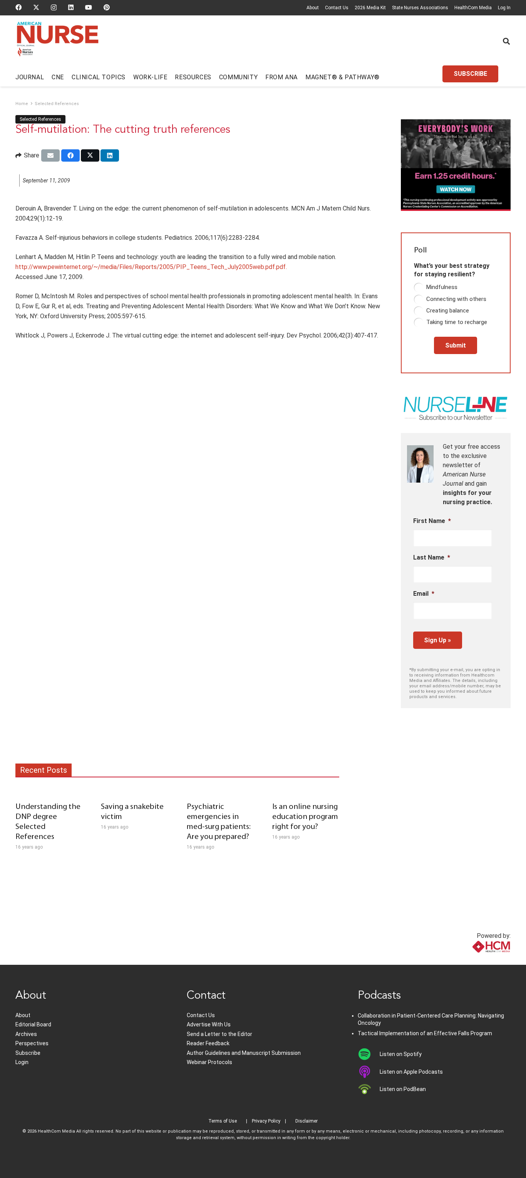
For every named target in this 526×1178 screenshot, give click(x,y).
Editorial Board (33, 1024)
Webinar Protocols (209, 1062)
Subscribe (27, 1053)
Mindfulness (441, 287)
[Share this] (70, 155)
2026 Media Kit (370, 7)
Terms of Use (222, 1121)
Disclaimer (306, 1121)
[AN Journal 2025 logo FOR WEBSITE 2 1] (57, 41)
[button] (506, 41)
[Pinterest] (107, 7)
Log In (504, 7)
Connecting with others (456, 299)
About (313, 7)
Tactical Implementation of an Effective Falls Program (425, 1033)
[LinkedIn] (71, 7)
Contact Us (336, 7)
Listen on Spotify (401, 1054)
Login (21, 1062)
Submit (455, 345)
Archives (26, 1034)
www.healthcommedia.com (474, 960)
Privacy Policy (266, 1121)
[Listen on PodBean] (369, 1089)
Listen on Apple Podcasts (411, 1072)
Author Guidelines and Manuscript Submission (244, 1053)
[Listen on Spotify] (369, 1054)
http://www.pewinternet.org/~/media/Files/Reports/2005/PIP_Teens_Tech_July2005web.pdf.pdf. (151, 267)
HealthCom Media (473, 7)
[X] (36, 7)
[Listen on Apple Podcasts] (369, 1072)
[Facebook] (18, 7)
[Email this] (50, 155)
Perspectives (32, 1043)
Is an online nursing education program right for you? (305, 817)
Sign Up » (437, 640)
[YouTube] (88, 7)
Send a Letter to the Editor (219, 1034)
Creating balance (447, 310)
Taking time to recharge (456, 322)
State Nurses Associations (420, 7)
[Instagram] (54, 7)
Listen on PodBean (403, 1089)
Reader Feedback (208, 1043)
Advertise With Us (209, 1024)
